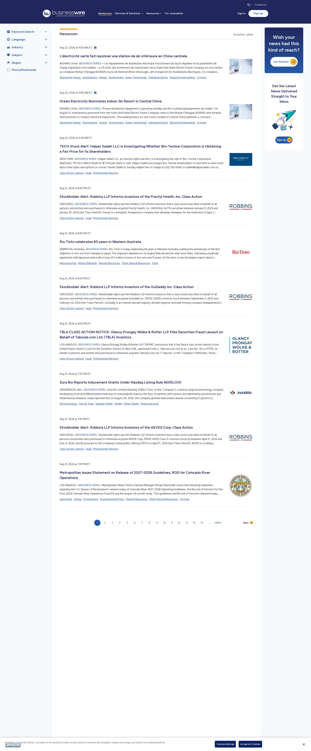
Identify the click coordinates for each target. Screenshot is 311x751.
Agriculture (66, 499)
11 (172, 522)
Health (118, 403)
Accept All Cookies (250, 744)
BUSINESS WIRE (90, 63)
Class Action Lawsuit (72, 173)
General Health (104, 403)
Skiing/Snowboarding (182, 77)
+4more (184, 499)
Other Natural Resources (136, 263)
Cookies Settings (225, 744)
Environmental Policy (112, 499)
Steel (155, 263)
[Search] (248, 4)
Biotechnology (68, 403)
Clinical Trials (86, 403)
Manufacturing (68, 263)
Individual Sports (158, 77)
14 (194, 522)
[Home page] (64, 13)
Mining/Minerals (87, 263)
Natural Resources (109, 263)
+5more (201, 77)
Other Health (131, 403)
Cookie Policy (13, 745)
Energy (103, 77)
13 (187, 522)
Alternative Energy (70, 77)
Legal (88, 173)
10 (164, 522)
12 (179, 522)
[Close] (304, 744)
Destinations (90, 77)
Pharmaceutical (149, 403)
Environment (116, 77)
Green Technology (136, 77)
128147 (218, 522)
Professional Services (105, 173)
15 (202, 522)
